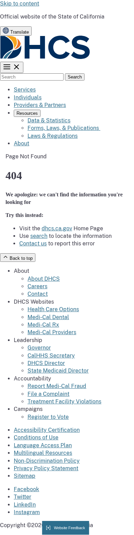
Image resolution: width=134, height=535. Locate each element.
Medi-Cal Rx (43, 324)
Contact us (33, 243)
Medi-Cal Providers (51, 332)
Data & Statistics (48, 120)
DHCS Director (46, 363)
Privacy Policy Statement (46, 468)
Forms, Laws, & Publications (63, 128)
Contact (37, 294)
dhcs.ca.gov (57, 228)
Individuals (28, 97)
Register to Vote (48, 417)
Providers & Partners (40, 105)
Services (25, 89)
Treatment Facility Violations (64, 401)
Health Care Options (53, 309)
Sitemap (24, 476)
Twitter (22, 497)
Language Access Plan (43, 445)
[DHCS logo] (45, 57)
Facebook (26, 489)
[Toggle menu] (11, 67)
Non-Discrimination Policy (47, 461)
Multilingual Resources (43, 453)
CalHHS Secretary (51, 355)
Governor (39, 347)
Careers (37, 286)
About (21, 143)
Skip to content (19, 3)
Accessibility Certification (47, 430)
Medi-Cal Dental (48, 317)
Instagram (27, 512)
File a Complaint (48, 394)
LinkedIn (25, 504)
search (38, 236)
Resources (27, 113)
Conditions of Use (36, 437)
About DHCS (43, 279)
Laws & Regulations (52, 136)
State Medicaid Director (58, 370)
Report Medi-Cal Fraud (56, 386)
